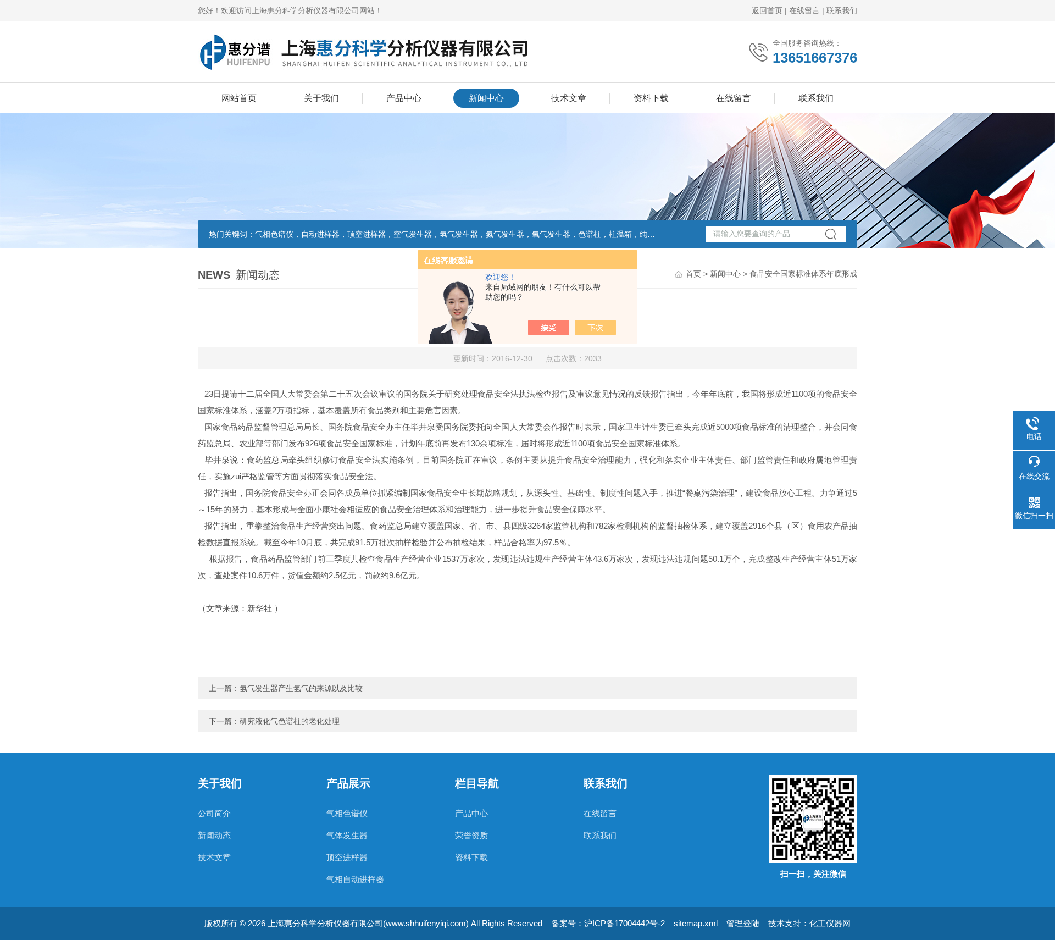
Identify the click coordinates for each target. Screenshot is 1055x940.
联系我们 (841, 10)
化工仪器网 (830, 923)
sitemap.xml (696, 923)
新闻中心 (486, 98)
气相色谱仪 (347, 813)
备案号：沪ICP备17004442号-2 (608, 923)
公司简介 (214, 813)
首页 (693, 273)
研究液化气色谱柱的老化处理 (290, 721)
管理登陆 (742, 923)
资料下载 (651, 98)
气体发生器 (347, 835)
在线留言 (804, 10)
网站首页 (239, 98)
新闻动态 (214, 835)
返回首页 (767, 10)
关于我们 (321, 98)
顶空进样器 (347, 857)
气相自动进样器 (355, 879)
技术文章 (568, 98)
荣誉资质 (471, 835)
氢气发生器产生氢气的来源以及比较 (301, 688)
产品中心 (403, 98)
